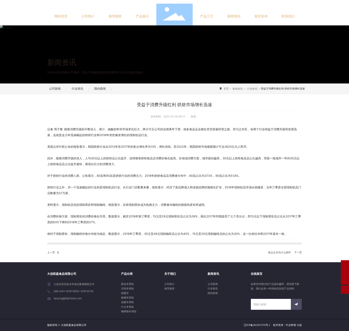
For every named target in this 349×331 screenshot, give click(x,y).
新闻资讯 (61, 62)
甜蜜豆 (125, 293)
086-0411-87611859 (66, 291)
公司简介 (169, 283)
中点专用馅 (127, 306)
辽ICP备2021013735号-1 (257, 325)
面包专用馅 (127, 283)
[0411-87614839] (345, 264)
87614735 (87, 291)
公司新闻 (55, 88)
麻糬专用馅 (127, 297)
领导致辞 (169, 288)
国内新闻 (100, 88)
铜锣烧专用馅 (128, 311)
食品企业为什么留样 (279, 252)
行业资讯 (77, 88)
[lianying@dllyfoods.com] (345, 272)
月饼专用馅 (127, 288)
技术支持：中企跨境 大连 (287, 325)
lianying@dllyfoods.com (68, 298)
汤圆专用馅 (127, 302)
